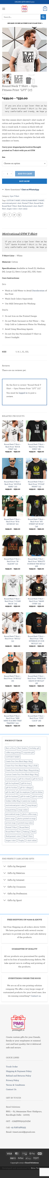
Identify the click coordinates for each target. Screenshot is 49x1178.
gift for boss (37, 779)
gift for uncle (37, 796)
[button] (3, 8)
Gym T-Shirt (14, 196)
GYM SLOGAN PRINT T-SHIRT (32, 200)
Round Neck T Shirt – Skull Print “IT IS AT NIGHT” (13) (36, 484)
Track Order (12, 1066)
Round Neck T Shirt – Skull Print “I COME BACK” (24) (12, 601)
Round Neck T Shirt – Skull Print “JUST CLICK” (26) (36, 718)
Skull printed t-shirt (29, 206)
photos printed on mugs (26, 818)
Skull (19, 206)
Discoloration (38, 290)
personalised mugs (13, 814)
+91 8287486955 (18, 1127)
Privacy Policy (12, 1080)
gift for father (37, 792)
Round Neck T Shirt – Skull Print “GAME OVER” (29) (36, 601)
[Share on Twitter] (14, 215)
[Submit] (43, 17)
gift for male (25, 796)
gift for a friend (24, 779)
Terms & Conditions (15, 1085)
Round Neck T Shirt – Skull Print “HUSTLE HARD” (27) (12, 484)
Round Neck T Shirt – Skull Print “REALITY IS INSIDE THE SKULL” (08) (36, 562)
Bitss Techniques (39, 1168)
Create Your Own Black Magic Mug (19, 761)
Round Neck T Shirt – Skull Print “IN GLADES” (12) (12, 561)
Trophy (21, 840)
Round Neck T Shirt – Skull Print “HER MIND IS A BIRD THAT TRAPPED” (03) (13, 719)
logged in (23, 393)
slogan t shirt (12, 209)
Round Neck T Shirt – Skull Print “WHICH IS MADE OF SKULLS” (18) (36, 679)
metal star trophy (29, 801)
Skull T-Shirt (28, 836)
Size (3, 157)
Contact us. (36, 996)
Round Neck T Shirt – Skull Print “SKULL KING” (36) (36, 446)
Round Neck (38, 203)
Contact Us (11, 1089)
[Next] (42, 49)
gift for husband (12, 796)
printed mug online (25, 823)
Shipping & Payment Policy (19, 1071)
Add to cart (25, 173)
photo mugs (10, 818)
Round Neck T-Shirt (9, 206)
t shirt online (22, 209)
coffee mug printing (13, 753)
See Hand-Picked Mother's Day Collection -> (25, 23)
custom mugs (11, 779)
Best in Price (10, 748)
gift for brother (11, 788)
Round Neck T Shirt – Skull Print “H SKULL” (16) (12, 678)
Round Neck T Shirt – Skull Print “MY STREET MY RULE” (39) (36, 522)
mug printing (11, 810)
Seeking (26, 832)
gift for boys (26, 783)
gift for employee (23, 792)
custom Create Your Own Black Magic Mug (22, 774)
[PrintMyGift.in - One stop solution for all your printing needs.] (24, 9)
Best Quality (22, 748)
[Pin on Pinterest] (19, 215)
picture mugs (11, 823)
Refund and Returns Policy (18, 1075)
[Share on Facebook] (9, 215)
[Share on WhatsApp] (4, 215)
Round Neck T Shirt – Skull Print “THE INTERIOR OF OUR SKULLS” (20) (36, 639)
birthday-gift (35, 748)
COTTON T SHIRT (13, 200)
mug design (31, 805)
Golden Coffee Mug (13, 801)
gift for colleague (26, 788)
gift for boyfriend (12, 783)
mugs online (23, 810)
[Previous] (6, 49)
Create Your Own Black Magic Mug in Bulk (22, 766)
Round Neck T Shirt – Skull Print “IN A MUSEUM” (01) (12, 521)
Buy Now (24, 181)
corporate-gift (28, 753)
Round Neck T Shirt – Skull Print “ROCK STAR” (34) (12, 446)
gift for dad (10, 792)
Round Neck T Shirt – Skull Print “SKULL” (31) (12, 638)
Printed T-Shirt (27, 203)
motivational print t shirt (11, 203)
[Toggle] (4, 867)
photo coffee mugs (29, 814)
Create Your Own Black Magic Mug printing (22, 770)
